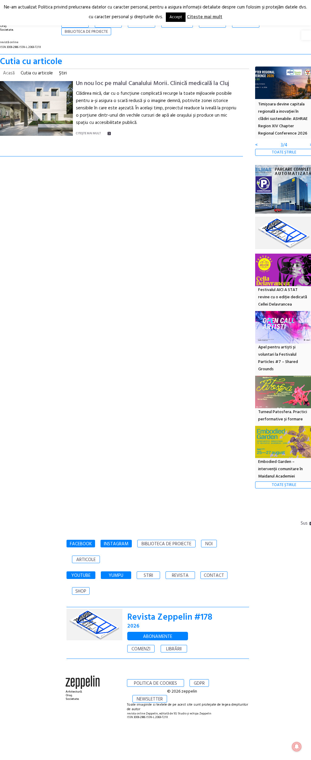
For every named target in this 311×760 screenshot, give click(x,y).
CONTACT (214, 575)
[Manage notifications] (297, 746)
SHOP (80, 591)
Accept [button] (175, 17)
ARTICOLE (86, 559)
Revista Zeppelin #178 (169, 617)
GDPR (199, 683)
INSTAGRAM (116, 544)
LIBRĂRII (174, 649)
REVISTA (180, 575)
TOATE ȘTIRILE (284, 152)
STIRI (148, 575)
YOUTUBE (81, 575)
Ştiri (63, 73)
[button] (306, 35)
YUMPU (116, 575)
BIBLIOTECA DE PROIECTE (166, 544)
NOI (209, 544)
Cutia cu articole (37, 73)
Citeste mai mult (204, 17)
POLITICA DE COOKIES (155, 683)
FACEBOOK (81, 544)
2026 (133, 626)
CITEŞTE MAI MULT (88, 133)
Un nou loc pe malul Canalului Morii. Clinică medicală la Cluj (152, 83)
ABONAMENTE (157, 636)
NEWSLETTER (150, 699)
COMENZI (141, 649)
